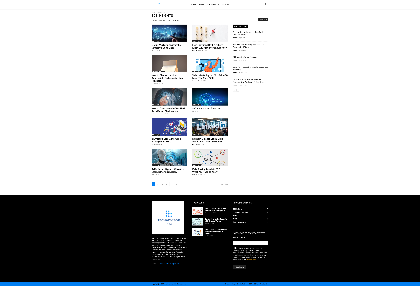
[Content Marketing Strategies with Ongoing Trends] (197, 222)
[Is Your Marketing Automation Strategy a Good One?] (169, 33)
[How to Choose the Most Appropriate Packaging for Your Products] (169, 63)
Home (193, 4)
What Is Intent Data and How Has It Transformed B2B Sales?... (216, 231)
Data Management (173, 20)
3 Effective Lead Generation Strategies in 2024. (166, 140)
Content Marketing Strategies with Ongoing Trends (216, 220)
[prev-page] (234, 90)
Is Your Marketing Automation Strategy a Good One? (167, 46)
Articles (225, 4)
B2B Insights (212, 4)
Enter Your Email (239, 237)
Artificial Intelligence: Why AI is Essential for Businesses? (168, 170)
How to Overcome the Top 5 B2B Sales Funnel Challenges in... (169, 109)
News (201, 4)
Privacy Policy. (252, 260)
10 (171, 184)
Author (194, 50)
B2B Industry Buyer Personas (245, 57)
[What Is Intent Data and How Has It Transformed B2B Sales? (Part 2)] (197, 232)
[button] (265, 5)
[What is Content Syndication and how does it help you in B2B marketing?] (197, 211)
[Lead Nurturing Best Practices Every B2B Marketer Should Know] (210, 33)
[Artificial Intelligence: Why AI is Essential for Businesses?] (169, 157)
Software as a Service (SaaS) (206, 108)
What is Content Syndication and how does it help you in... (215, 209)
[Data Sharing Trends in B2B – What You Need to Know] (210, 157)
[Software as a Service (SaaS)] (210, 97)
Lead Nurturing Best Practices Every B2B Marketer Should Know (209, 46)
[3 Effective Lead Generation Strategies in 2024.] (169, 127)
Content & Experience (158, 20)
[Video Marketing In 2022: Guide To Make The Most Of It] (210, 63)
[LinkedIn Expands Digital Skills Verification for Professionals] (210, 127)
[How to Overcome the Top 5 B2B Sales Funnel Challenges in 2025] (169, 97)
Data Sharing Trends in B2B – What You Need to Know (207, 170)
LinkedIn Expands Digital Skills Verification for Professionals (207, 140)
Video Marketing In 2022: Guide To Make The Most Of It (210, 76)
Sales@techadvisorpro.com (169, 263)
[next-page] (176, 184)
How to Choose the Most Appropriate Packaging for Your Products (168, 78)
